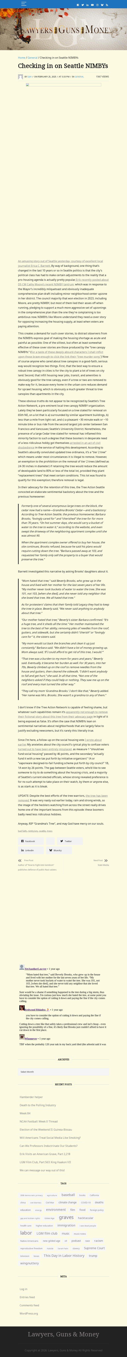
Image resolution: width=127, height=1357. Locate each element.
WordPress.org (29, 1313)
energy (38, 1210)
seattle (42, 830)
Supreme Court (94, 1248)
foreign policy (97, 1210)
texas (36, 1256)
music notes (80, 1233)
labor (26, 1232)
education (25, 1209)
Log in (23, 1289)
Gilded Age (49, 1218)
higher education (44, 1225)
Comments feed (29, 1305)
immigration (66, 1225)
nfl (66, 1241)
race (87, 1240)
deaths (99, 1202)
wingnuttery (29, 1263)
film (72, 1210)
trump (93, 1256)
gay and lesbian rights (30, 1218)
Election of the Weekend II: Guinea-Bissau (46, 1129)
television (24, 1256)
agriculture (52, 1195)
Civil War (50, 1202)
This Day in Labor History (64, 1255)
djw (30, 76)
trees (49, 830)
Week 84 (25, 1113)
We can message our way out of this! (42, 1170)
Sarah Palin (63, 1248)
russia (50, 1248)
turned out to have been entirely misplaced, (45, 749)
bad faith (22, 830)
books (82, 1195)
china (23, 1202)
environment (56, 1209)
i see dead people (88, 1225)
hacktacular (85, 1218)
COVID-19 (85, 1202)
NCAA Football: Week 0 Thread (39, 1121)
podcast (76, 1241)
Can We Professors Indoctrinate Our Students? (49, 1146)
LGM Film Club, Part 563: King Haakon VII (45, 1162)
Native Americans (29, 1240)
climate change (68, 1202)
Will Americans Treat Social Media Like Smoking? (50, 1138)
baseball (68, 1194)
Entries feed (27, 1297)
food (82, 1210)
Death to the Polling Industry (38, 1105)
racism (98, 1241)
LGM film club (47, 1233)
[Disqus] (63, 915)
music (65, 1233)
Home (21, 57)
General (33, 57)
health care (25, 1225)
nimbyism (33, 830)
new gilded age (51, 1240)
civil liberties (35, 1202)
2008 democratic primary (31, 1195)
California (94, 1195)
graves (66, 1217)
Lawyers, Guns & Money (63, 1334)
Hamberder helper (31, 1097)
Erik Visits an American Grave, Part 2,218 (45, 1154)
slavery (76, 1248)
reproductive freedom (31, 1248)
